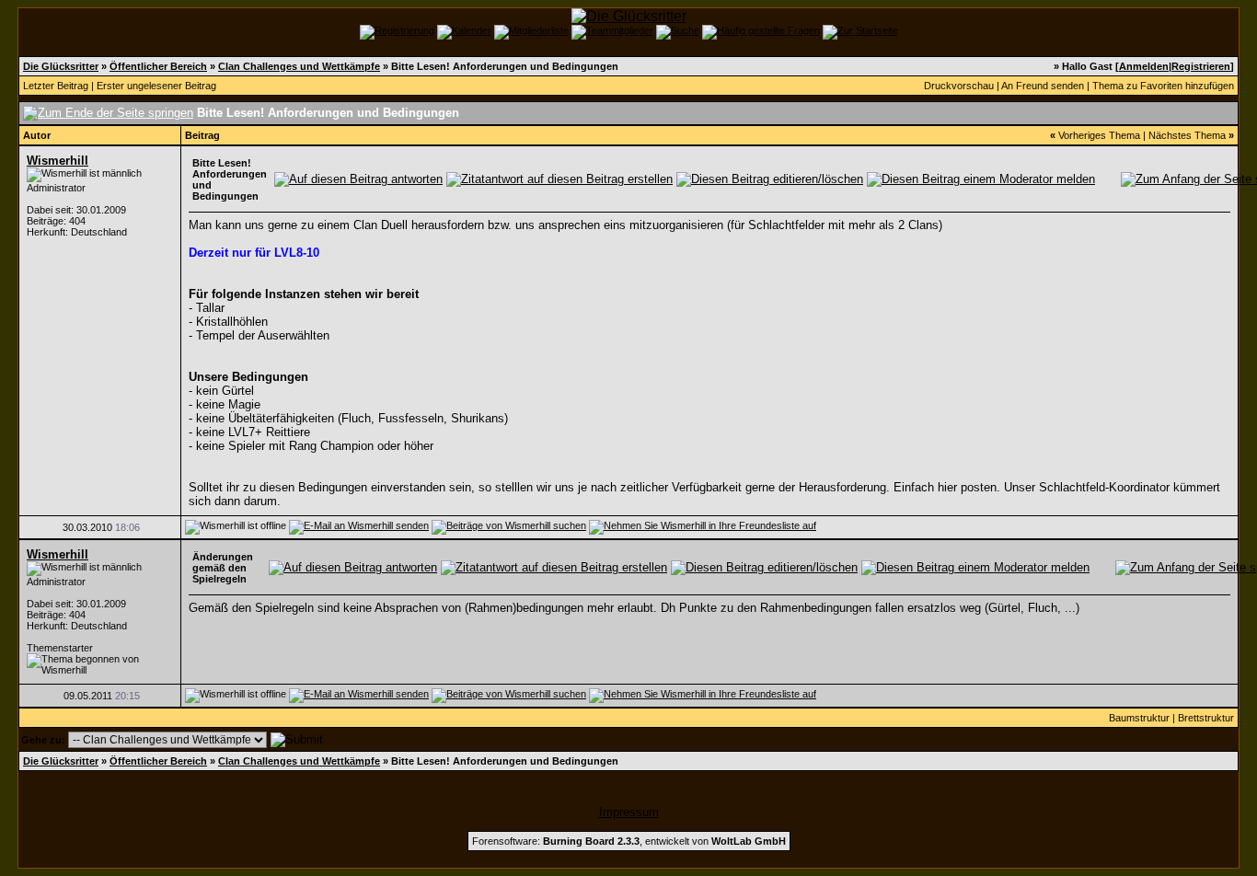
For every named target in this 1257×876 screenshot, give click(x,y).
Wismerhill (57, 160)
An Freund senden (1042, 85)
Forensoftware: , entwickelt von (629, 841)
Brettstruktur (1206, 717)
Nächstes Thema (1187, 135)
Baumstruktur (1139, 717)
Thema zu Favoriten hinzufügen (1163, 85)
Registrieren (1200, 66)
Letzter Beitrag (55, 85)
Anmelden (1144, 66)
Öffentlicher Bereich (158, 66)
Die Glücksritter (60, 66)
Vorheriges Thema (1099, 135)
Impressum (629, 812)
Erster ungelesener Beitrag (156, 85)
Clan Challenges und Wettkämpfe (299, 66)
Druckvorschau (959, 85)
